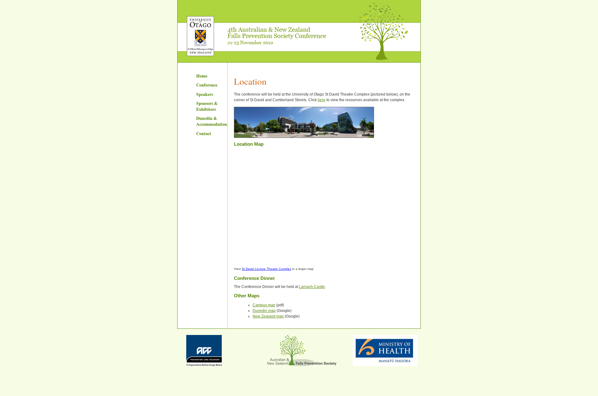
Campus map (264, 305)
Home (201, 76)
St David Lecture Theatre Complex (266, 269)
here (321, 100)
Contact (203, 133)
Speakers (204, 94)
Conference (206, 85)
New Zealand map (268, 316)
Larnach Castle (312, 287)
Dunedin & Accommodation (211, 121)
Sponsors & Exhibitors (207, 106)
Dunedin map (264, 311)
